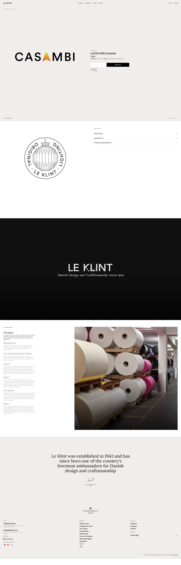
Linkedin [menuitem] (133, 529)
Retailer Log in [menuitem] (84, 523)
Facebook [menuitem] (133, 523)
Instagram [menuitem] (133, 526)
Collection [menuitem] (81, 3)
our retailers (95, 70)
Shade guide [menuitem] (84, 534)
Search (170, 3)
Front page (5, 9)
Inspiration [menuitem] (88, 3)
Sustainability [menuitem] (84, 531)
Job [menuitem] (81, 546)
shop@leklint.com (10, 530)
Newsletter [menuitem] (83, 541)
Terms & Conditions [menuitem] (86, 536)
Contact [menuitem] (100, 3)
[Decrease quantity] (93, 65)
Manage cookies (174, 554)
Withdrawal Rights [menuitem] (86, 539)
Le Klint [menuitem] (95, 3)
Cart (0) (176, 3)
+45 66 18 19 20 (9, 524)
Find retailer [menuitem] (84, 529)
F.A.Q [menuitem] (81, 544)
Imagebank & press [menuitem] (86, 526)
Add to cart (118, 64)
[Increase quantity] (102, 65)
